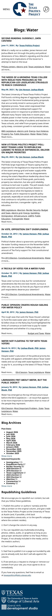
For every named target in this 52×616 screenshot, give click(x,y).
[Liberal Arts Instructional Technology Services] (19, 607)
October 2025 (12, 453)
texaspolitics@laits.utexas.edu (17, 575)
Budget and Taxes (36, 333)
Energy (32, 131)
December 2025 (13, 449)
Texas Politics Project (29, 45)
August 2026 (12, 432)
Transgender (17, 218)
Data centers (9, 66)
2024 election (12, 475)
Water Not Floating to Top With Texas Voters (24, 342)
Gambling (35, 213)
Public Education (21, 134)
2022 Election (12, 477)
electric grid (21, 66)
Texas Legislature (36, 66)
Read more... (7, 137)
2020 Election (12, 468)
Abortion (21, 210)
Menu (6, 9)
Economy (10, 483)
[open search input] (46, 9)
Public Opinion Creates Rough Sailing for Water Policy (24, 306)
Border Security (33, 210)
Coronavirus (12, 481)
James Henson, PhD (32, 234)
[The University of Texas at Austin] (12, 593)
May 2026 (10, 438)
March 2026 (11, 442)
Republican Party (14, 464)
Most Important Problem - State (28, 408)
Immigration (7, 216)
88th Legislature (8, 131)
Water (48, 66)
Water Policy (42, 134)
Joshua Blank (37, 89)
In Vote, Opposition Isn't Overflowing (24, 229)
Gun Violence (42, 131)
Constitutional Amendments (31, 258)
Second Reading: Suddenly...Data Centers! (21, 39)
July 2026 (10, 434)
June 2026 (10, 436)
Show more (6, 456)
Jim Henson (24, 89)
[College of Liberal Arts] (20, 600)
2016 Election (12, 470)
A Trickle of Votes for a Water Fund (23, 268)
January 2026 (12, 447)
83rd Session (21, 372)
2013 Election (11, 258)
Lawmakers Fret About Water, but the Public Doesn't (24, 381)
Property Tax (7, 134)
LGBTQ (31, 216)
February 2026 (13, 445)
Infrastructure (20, 216)
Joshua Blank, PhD (29, 348)
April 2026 (11, 440)
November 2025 (13, 451)
